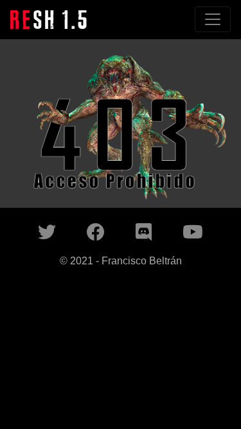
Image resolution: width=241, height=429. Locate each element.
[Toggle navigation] (213, 19)
